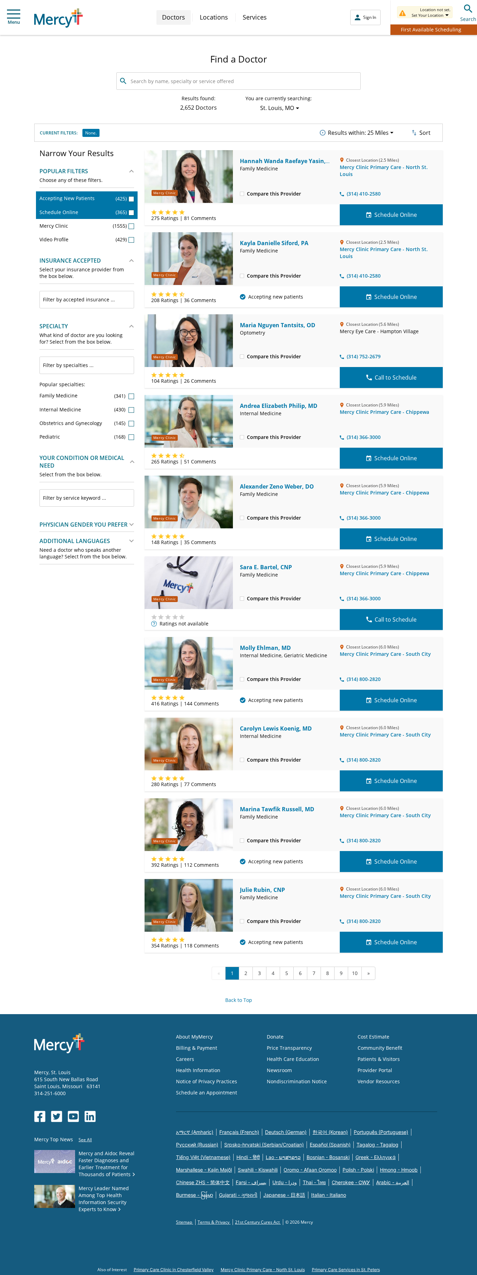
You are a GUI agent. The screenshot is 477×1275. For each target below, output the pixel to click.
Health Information (198, 1070)
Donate (275, 1036)
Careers (185, 1059)
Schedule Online (83, 212)
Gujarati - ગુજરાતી (238, 1195)
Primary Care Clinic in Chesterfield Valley (174, 1269)
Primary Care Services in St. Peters (346, 1269)
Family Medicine (83, 395)
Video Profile (83, 239)
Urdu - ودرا (284, 1182)
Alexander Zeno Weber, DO (277, 486)
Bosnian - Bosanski (328, 1157)
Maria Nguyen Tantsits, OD (277, 325)
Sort (425, 133)
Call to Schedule (396, 377)
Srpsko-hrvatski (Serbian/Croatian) (264, 1145)
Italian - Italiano (328, 1195)
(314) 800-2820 (364, 679)
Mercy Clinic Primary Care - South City (385, 654)
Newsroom (279, 1070)
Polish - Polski (358, 1170)
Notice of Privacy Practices (206, 1081)
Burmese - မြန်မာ (194, 1195)
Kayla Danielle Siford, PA (274, 243)
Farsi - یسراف (251, 1182)
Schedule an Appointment (206, 1092)
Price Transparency (289, 1048)
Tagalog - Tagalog (377, 1145)
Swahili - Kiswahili (258, 1170)
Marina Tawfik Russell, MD (277, 809)
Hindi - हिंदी (248, 1157)
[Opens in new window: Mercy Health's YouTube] (73, 1116)
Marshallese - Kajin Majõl (204, 1170)
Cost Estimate (373, 1036)
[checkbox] (242, 193)
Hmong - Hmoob (399, 1170)
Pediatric (83, 436)
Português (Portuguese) (381, 1132)
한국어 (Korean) (330, 1132)
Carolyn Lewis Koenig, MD (276, 728)
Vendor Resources (379, 1081)
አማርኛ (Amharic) (194, 1132)
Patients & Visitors (379, 1059)
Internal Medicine (83, 409)
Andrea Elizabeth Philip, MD (278, 406)
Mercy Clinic (83, 225)
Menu (14, 22)
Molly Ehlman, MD (265, 648)
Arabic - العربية (392, 1182)
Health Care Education (293, 1059)
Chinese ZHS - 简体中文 (203, 1182)
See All (85, 1140)
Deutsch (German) (286, 1132)
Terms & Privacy (214, 1222)
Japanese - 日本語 (284, 1195)
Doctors (173, 17)
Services (255, 17)
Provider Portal (375, 1070)
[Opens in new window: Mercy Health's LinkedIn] (90, 1116)
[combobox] (86, 299)
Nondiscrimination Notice (297, 1081)
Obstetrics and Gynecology (83, 423)
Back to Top (238, 1000)
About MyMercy (194, 1036)
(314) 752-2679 (364, 356)
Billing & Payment (196, 1048)
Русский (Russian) (197, 1145)
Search (468, 19)
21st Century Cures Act (258, 1222)
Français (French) (239, 1132)
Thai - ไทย (314, 1182)
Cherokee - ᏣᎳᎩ (351, 1182)
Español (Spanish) (330, 1145)
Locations (214, 17)
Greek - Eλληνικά (375, 1157)
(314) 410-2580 (364, 193)
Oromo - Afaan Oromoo (310, 1170)
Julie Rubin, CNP (262, 890)
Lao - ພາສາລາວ (283, 1157)
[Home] (58, 18)
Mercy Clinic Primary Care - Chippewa (384, 412)
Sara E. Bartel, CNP (266, 567)
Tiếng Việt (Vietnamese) (203, 1157)
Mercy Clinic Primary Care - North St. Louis (263, 1269)
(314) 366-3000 (364, 437)
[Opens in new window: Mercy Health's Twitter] (56, 1116)
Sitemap (184, 1222)
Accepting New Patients (83, 198)
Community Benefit (380, 1048)
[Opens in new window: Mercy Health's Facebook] (39, 1116)
